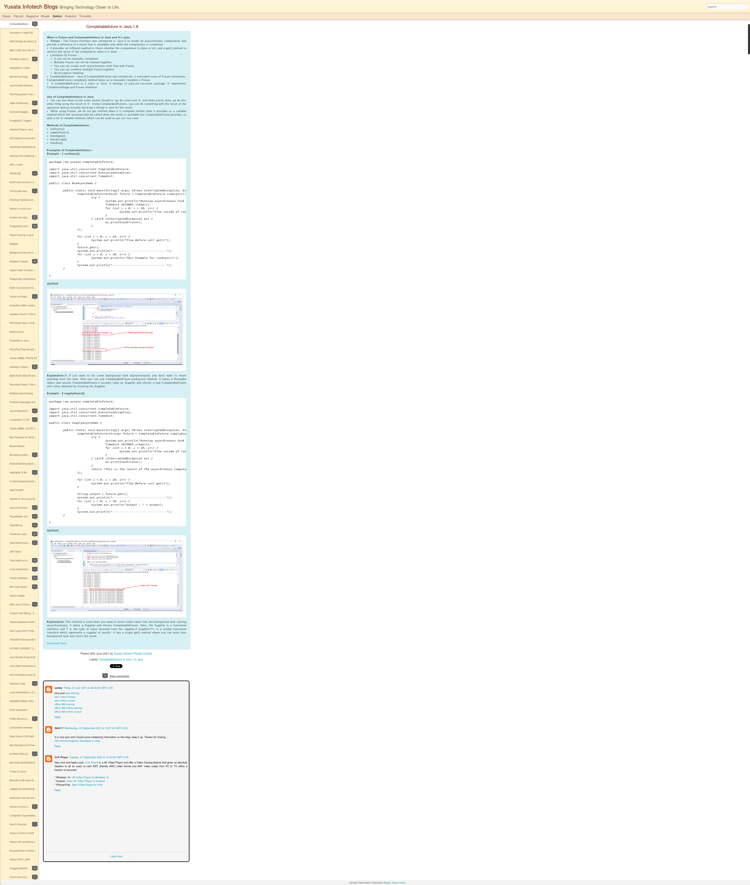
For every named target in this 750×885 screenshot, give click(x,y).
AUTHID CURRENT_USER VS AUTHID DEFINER (36, 648)
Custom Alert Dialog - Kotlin (24, 613)
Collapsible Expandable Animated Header (32, 815)
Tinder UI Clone (18, 771)
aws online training (64, 696)
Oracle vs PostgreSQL (21, 296)
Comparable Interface (21, 727)
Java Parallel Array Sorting (24, 657)
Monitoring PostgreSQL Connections (29, 76)
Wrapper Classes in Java (23, 261)
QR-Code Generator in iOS (24, 586)
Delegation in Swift (19, 67)
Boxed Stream (17, 446)
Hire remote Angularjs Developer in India (77, 740)
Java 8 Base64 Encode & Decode (27, 410)
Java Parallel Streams (21, 85)
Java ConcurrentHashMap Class (27, 507)
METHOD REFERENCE (22, 762)
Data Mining (16, 525)
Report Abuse (398, 882)
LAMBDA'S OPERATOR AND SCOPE (29, 789)
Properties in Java (19, 340)
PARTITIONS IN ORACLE (23, 41)
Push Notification (19, 709)
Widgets (14, 243)
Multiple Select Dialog (21, 393)
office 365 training (64, 704)
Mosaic (45, 16)
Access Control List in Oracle (25, 806)
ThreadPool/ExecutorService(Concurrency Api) (34, 639)
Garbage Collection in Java (24, 366)
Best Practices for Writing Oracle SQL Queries (34, 437)
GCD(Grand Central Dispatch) (25, 138)
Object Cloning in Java (22, 234)
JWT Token (15, 551)
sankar (58, 687)
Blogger (387, 882)
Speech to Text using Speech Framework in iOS (35, 498)
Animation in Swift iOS (21, 32)
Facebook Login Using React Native (29, 534)
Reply (57, 716)
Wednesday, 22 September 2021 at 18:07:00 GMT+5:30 (95, 727)
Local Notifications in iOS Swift (26, 692)
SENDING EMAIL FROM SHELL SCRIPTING (33, 701)
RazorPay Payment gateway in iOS (28, 349)
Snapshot (71, 16)
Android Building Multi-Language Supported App (35, 463)
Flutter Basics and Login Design (26, 718)
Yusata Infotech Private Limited (133, 653)
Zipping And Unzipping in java (26, 155)
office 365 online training (67, 707)
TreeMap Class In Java (22, 59)
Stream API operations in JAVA (26, 841)
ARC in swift (16, 164)
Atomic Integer (17, 595)
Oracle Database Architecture (25, 621)
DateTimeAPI (17, 490)
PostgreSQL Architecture (23, 226)
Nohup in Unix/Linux (20, 208)
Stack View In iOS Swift (22, 736)
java (140, 659)
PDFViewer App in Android (24, 322)
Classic (6, 16)
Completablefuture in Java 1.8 (25, 23)
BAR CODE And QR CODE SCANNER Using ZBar (36, 50)
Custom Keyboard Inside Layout (27, 481)
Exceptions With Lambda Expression (29, 305)
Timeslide (85, 16)
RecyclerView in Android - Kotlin (27, 850)
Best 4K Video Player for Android (85, 780)
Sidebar (57, 16)
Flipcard (18, 16)
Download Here (57, 643)
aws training (72, 692)
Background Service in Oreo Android (29, 252)
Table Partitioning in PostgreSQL (27, 103)
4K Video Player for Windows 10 (90, 777)
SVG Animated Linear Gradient (26, 674)
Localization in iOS (19, 419)
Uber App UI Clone (20, 604)
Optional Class (17, 683)
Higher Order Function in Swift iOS (28, 270)
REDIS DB (15, 173)
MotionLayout (17, 331)
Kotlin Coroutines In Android (24, 287)
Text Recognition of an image (25, 94)
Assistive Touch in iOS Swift (24, 314)
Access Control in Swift (22, 833)
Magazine (32, 16)
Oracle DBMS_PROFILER (23, 358)
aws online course (64, 700)
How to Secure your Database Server (29, 877)
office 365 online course (67, 711)
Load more (116, 856)
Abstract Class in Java (21, 129)
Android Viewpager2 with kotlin (26, 402)
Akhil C (58, 727)
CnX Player (61, 757)
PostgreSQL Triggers (21, 120)
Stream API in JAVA (20, 859)
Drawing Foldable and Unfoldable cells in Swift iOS (37, 199)
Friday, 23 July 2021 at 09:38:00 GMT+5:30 (87, 687)
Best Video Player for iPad (87, 784)
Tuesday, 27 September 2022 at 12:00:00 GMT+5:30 (98, 757)
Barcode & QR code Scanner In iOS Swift (31, 780)
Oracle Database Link (21, 578)
